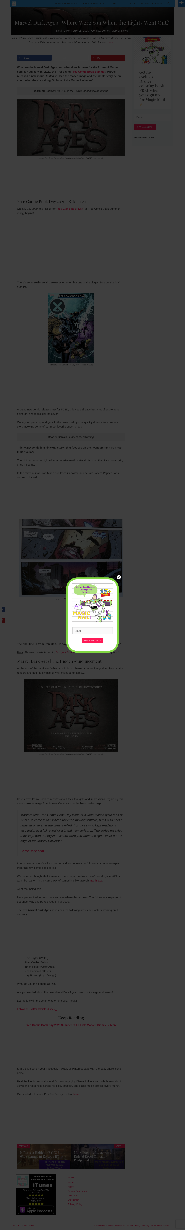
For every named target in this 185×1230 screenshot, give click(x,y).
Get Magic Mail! (92, 640)
